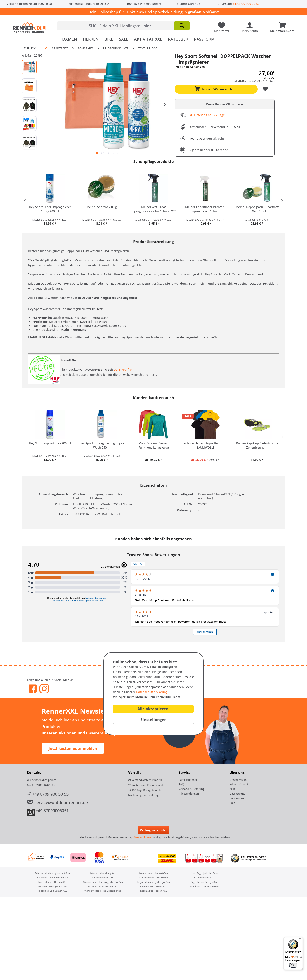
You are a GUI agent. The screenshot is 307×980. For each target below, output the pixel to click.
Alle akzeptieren (153, 708)
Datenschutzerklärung (151, 692)
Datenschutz (237, 793)
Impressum (237, 798)
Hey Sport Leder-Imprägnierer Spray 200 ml (50, 209)
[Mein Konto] (251, 24)
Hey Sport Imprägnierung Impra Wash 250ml (101, 445)
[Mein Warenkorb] (283, 24)
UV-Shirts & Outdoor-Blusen (204, 886)
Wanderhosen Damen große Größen (103, 882)
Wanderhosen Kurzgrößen (153, 873)
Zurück (30, 48)
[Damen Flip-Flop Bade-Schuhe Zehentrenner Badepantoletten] (257, 424)
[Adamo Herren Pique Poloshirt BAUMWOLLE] (205, 424)
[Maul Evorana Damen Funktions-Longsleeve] (153, 424)
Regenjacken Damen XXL (153, 886)
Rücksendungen (189, 793)
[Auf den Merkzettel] (266, 89)
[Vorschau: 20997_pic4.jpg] (29, 123)
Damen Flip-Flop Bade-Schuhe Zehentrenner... (257, 445)
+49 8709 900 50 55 (246, 4)
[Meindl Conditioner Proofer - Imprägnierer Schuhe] (205, 188)
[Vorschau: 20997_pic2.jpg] (29, 85)
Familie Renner (188, 780)
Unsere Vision (238, 780)
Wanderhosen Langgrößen (153, 877)
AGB (232, 789)
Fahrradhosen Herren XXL (52, 882)
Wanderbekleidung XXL (103, 873)
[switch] (293, 965)
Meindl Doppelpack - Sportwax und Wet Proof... (257, 209)
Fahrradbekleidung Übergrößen (52, 873)
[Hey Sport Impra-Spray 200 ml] (50, 424)
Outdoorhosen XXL (102, 877)
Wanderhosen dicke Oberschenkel (103, 890)
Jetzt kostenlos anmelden (73, 748)
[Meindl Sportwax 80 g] (101, 188)
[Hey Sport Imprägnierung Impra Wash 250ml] (101, 424)
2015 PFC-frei (123, 370)
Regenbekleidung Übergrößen (153, 882)
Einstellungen (154, 719)
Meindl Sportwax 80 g (101, 207)
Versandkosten (143, 837)
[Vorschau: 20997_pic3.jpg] (29, 104)
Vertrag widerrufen (153, 830)
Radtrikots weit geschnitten (52, 886)
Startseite (60, 48)
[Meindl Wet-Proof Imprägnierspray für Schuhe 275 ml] (153, 188)
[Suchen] (182, 25)
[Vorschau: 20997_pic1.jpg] (29, 67)
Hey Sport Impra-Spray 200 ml (50, 443)
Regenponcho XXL (204, 877)
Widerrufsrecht (239, 784)
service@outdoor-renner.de (60, 802)
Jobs (232, 803)
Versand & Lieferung (191, 789)
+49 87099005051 (52, 810)
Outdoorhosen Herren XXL (103, 886)
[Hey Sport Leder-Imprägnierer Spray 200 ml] (50, 188)
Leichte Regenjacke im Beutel (204, 873)
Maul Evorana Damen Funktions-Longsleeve (153, 445)
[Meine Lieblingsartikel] (222, 24)
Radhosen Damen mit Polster (52, 877)
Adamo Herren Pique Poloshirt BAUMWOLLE (205, 445)
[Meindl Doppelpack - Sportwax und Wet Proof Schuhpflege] (257, 188)
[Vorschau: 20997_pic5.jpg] (29, 142)
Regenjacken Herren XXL (153, 890)
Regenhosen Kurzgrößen (204, 882)
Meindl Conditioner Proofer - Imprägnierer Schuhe (205, 209)
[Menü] (300, 939)
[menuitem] (123, 25)
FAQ (181, 784)
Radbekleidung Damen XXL (52, 890)
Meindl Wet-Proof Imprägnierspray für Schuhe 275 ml (153, 209)
